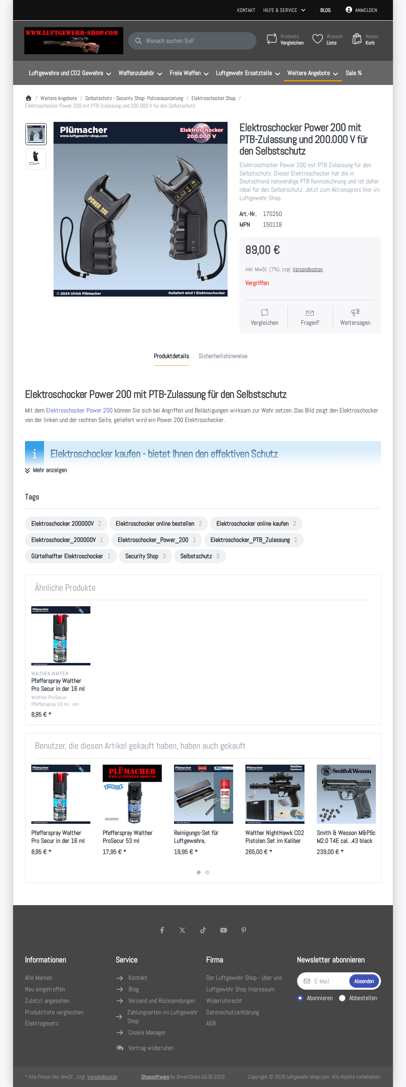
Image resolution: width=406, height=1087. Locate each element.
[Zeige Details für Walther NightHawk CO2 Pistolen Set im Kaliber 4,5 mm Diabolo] (274, 794)
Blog (325, 10)
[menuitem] (70, 73)
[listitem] (141, 209)
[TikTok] (203, 930)
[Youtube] (223, 930)
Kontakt (246, 10)
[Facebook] (162, 930)
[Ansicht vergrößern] (141, 209)
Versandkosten (308, 269)
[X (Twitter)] (183, 930)
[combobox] (192, 41)
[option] (36, 134)
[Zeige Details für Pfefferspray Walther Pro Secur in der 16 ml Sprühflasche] (60, 635)
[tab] (171, 356)
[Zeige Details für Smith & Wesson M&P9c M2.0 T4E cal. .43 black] (346, 794)
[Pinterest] (244, 930)
